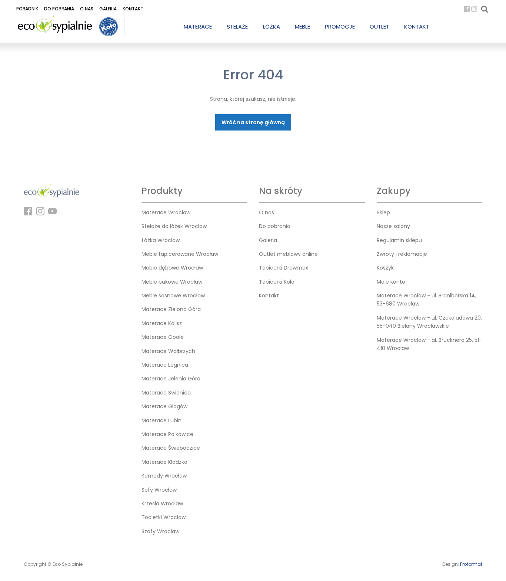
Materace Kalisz (162, 323)
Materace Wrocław (166, 212)
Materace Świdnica (166, 392)
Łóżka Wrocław (161, 240)
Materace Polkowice (167, 434)
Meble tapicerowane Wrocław (180, 254)
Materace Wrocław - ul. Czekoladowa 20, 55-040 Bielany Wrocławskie (429, 322)
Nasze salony (393, 226)
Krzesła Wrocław (162, 503)
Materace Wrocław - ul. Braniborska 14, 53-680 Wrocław (426, 299)
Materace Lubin (162, 420)
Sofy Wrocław (159, 489)
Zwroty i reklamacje (402, 254)
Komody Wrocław (164, 475)
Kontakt (133, 9)
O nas (86, 9)
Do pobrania (59, 9)
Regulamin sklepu (399, 240)
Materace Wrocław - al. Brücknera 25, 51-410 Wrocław (429, 344)
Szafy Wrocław (160, 531)
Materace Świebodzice (171, 448)
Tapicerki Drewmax (283, 267)
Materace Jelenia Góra (171, 378)
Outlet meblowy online (288, 254)
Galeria (108, 9)
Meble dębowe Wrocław (172, 267)
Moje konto (391, 281)
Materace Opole (163, 337)
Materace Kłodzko (164, 462)
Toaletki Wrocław (164, 517)
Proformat (471, 564)
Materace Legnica (165, 365)
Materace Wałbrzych (168, 351)
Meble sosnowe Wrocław (173, 295)
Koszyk (385, 267)
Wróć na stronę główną (253, 122)
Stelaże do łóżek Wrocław (174, 226)
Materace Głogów (164, 406)
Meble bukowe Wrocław (172, 281)
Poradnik (27, 9)
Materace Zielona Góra (171, 309)
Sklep (383, 212)
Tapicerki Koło (276, 281)
